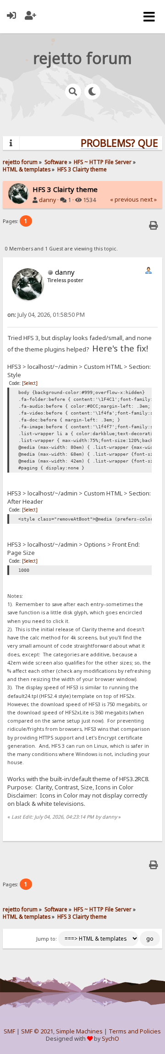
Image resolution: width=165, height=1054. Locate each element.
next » (148, 199)
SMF (9, 1031)
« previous (124, 199)
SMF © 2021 (37, 1031)
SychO (110, 1039)
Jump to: (46, 939)
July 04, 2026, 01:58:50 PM (46, 315)
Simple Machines (79, 1031)
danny (47, 200)
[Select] (30, 383)
